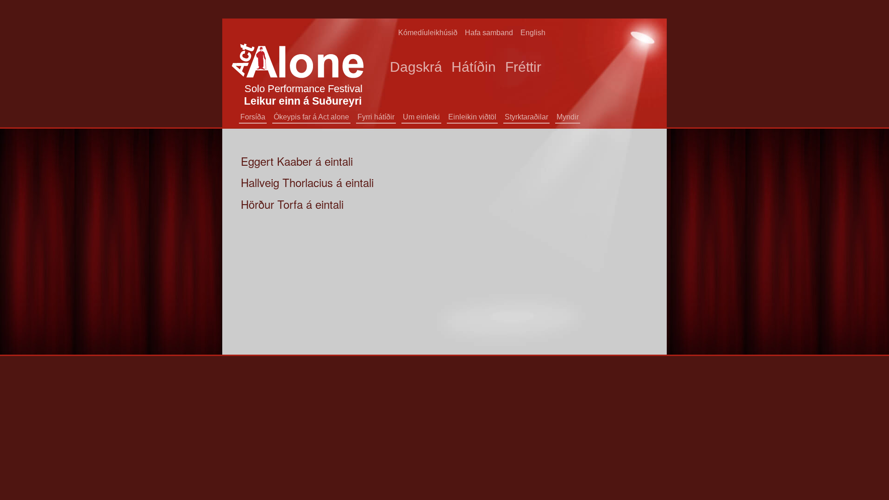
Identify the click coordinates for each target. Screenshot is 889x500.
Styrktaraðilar (526, 117)
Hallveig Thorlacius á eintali (307, 182)
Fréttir (523, 67)
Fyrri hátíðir (375, 117)
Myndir (568, 117)
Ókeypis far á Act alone (311, 117)
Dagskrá (416, 67)
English (532, 33)
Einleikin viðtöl (472, 117)
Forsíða (252, 117)
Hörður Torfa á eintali (292, 204)
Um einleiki (421, 117)
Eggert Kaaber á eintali (297, 161)
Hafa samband (489, 33)
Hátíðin (473, 67)
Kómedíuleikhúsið (427, 33)
